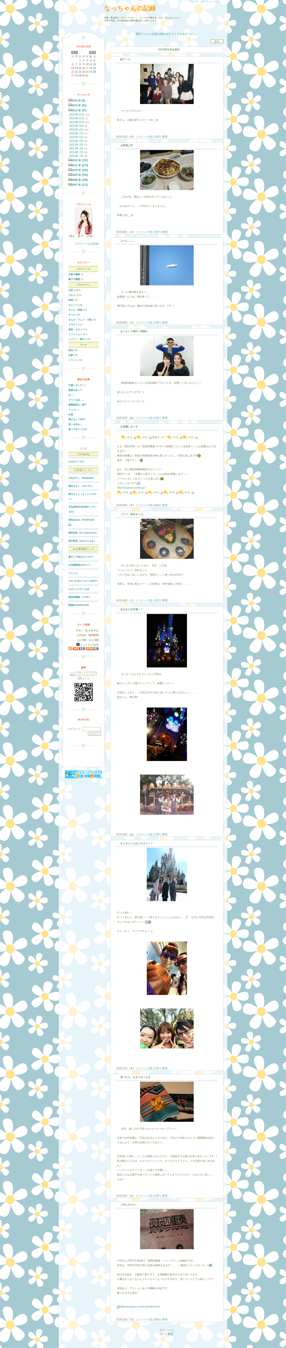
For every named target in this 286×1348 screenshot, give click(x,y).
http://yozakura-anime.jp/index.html (140, 1306)
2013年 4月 (77, 144)
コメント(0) (144, 136)
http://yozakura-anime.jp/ (131, 487)
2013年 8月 (77, 129)
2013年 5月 (77, 140)
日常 (157, 136)
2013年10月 (77, 122)
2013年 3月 (77, 148)
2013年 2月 (77, 152)
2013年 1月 (77, 156)
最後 (170, 1333)
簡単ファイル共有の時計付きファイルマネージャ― (167, 34)
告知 (157, 505)
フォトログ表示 (89, 644)
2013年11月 (77, 118)
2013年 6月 (77, 137)
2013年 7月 (77, 133)
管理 (164, 136)
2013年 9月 (77, 125)
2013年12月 (77, 114)
